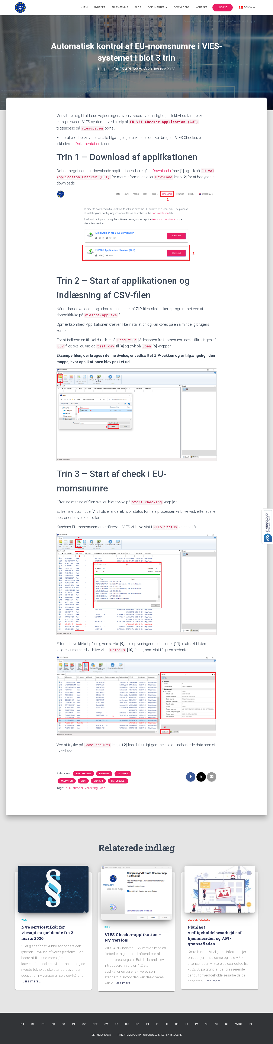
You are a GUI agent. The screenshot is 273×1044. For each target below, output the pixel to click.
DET (95, 1024)
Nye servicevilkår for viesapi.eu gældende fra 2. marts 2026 (47, 932)
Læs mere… (31, 981)
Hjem (84, 7)
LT (187, 1024)
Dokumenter (156, 7)
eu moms (104, 773)
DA (22, 1024)
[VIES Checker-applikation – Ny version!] (136, 892)
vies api (98, 781)
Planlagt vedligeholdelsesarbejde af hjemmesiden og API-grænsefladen (215, 935)
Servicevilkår (101, 1034)
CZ (84, 1024)
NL (226, 1024)
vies (83, 781)
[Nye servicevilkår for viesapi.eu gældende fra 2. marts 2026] (53, 889)
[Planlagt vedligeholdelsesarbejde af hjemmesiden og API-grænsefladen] (219, 889)
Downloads (181, 7)
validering (91, 788)
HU (127, 1024)
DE (33, 1024)
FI (167, 1024)
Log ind (222, 7)
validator (67, 781)
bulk (68, 788)
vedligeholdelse (199, 919)
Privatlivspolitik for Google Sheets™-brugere (150, 1034)
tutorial (123, 773)
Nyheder (99, 7)
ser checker (118, 781)
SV (106, 1024)
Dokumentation (87, 143)
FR (43, 1024)
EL (157, 1024)
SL (206, 1024)
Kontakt (201, 7)
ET (147, 1024)
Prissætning (120, 7)
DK (53, 1024)
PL (251, 1024)
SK (216, 1024)
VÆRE (239, 1024)
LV (196, 1024)
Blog (138, 7)
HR (177, 1024)
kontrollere (83, 773)
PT (73, 1024)
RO (137, 1024)
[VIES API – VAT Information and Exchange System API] (20, 7)
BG (116, 1024)
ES (63, 1024)
